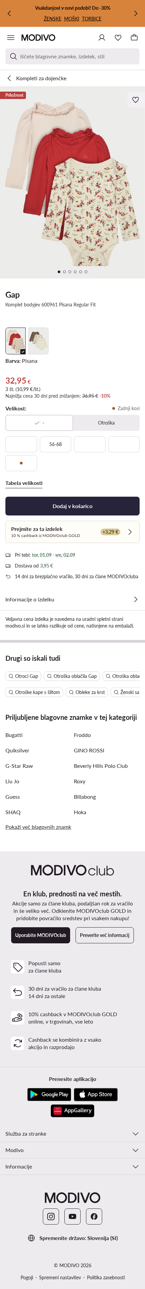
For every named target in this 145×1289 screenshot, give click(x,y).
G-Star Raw (19, 765)
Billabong (85, 796)
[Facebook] (94, 1216)
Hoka (80, 812)
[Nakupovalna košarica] (134, 38)
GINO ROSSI (89, 750)
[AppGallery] (72, 1111)
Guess (12, 796)
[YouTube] (72, 1216)
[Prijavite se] (102, 38)
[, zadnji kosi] (21, 463)
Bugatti (14, 735)
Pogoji (27, 1277)
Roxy (79, 781)
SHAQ (13, 812)
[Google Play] (49, 1094)
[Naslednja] (135, 13)
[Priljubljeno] (118, 38)
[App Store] (96, 1094)
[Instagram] (51, 1216)
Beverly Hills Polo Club (101, 765)
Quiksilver (17, 750)
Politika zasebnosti (106, 1277)
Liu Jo (12, 781)
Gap (12, 294)
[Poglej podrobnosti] (135, 599)
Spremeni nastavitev (60, 1277)
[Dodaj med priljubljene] (136, 100)
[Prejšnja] (9, 13)
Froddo (82, 735)
